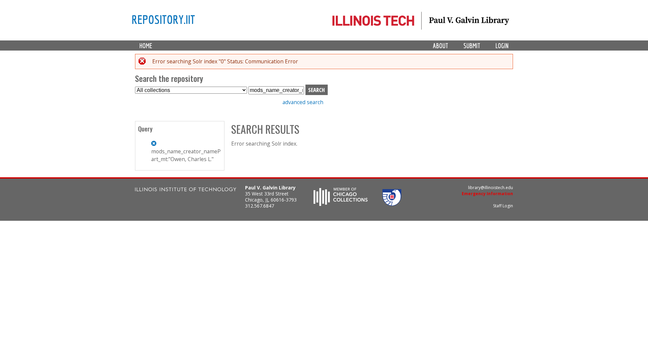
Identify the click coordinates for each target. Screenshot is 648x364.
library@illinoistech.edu (490, 187)
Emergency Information (487, 193)
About (440, 46)
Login (502, 46)
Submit (471, 46)
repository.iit (163, 19)
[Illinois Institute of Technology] (185, 190)
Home (145, 46)
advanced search (302, 102)
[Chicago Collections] (341, 204)
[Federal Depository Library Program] (391, 204)
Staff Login (503, 206)
